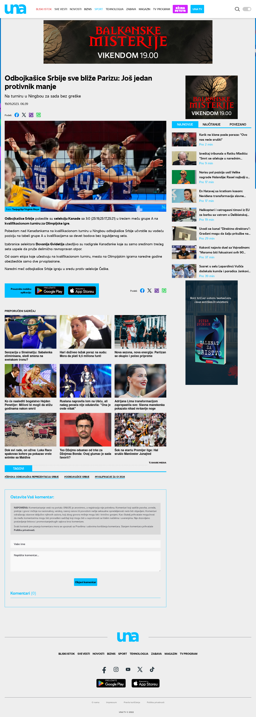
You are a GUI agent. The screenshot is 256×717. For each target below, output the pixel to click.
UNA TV (197, 9)
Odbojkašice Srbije (77, 476)
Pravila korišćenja (132, 702)
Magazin (144, 9)
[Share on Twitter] (24, 115)
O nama (95, 702)
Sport (99, 9)
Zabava (131, 9)
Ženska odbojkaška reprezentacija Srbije (32, 476)
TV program (161, 9)
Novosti (75, 9)
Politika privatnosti (155, 702)
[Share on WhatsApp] (38, 115)
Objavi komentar (85, 582)
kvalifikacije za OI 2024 (110, 476)
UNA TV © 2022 (126, 712)
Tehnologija (114, 9)
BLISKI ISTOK (44, 9)
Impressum (111, 702)
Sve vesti (61, 9)
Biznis (88, 9)
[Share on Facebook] (16, 115)
